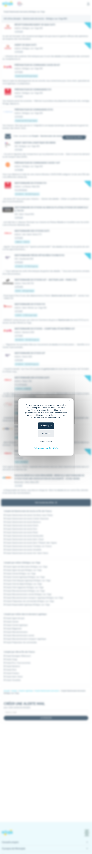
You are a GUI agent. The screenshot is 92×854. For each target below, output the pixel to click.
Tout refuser (46, 433)
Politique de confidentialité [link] (46, 448)
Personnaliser (46, 441)
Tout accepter (46, 426)
